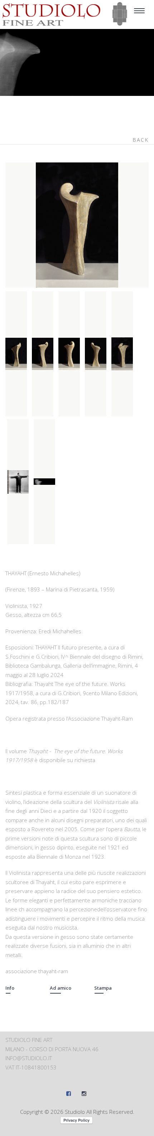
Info (9, 988)
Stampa (103, 988)
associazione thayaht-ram (36, 971)
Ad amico (60, 988)
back (141, 139)
